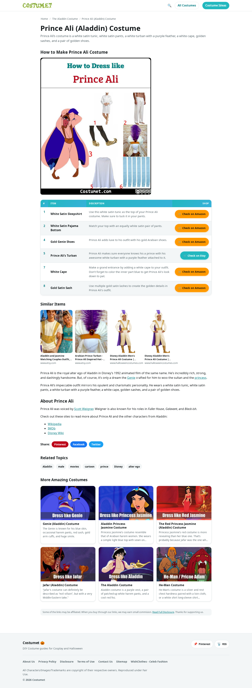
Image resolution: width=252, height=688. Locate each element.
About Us (29, 661)
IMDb (52, 428)
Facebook (78, 444)
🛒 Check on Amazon (192, 214)
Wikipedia (54, 424)
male (61, 466)
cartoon (89, 466)
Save (49, 63)
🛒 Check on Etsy (195, 255)
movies (74, 466)
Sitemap (121, 661)
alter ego (134, 466)
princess (200, 378)
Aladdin (47, 466)
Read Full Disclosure (163, 612)
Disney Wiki (56, 433)
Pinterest (60, 444)
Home (44, 18)
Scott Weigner (83, 409)
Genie (131, 378)
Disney (118, 466)
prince (104, 466)
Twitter (96, 444)
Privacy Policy (47, 661)
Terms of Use (86, 661)
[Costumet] (37, 5)
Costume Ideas (215, 5)
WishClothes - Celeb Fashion (149, 661)
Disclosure (67, 661)
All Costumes (187, 5)
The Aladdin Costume (65, 18)
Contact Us (105, 661)
